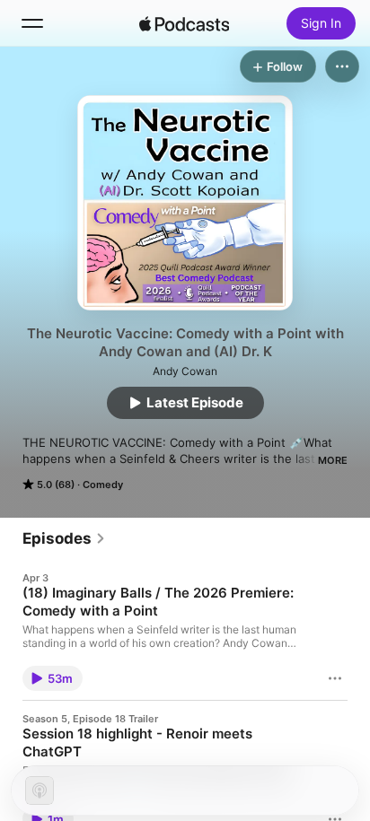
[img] (184, 23)
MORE (333, 460)
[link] (64, 538)
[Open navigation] (32, 23)
